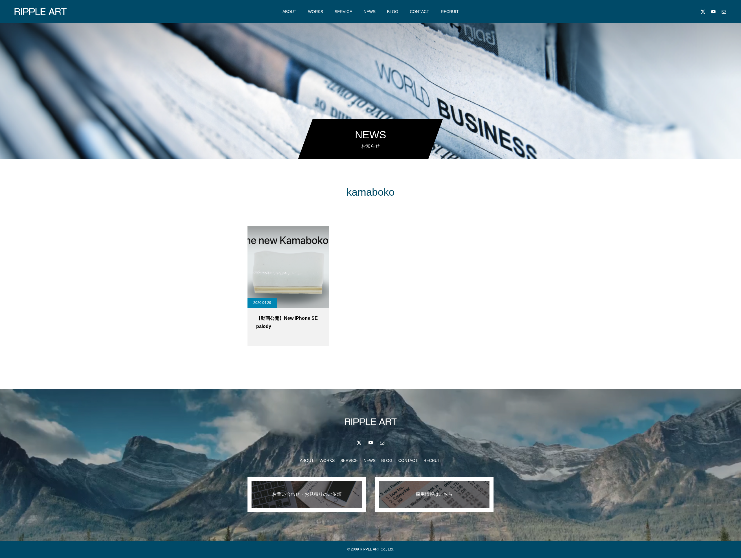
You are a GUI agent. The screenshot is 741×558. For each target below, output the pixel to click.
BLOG (392, 11)
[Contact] (724, 11)
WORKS (315, 11)
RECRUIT (450, 11)
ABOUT (289, 11)
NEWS (369, 11)
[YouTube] (713, 11)
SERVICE (343, 11)
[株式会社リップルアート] (40, 11)
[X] (703, 11)
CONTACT (419, 11)
